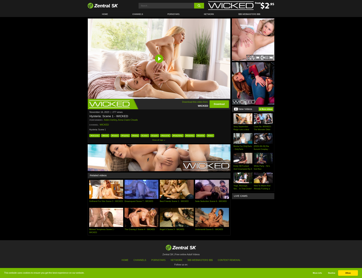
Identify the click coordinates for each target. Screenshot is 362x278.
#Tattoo (210, 135)
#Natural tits (165, 135)
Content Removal (229, 260)
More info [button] (317, 273)
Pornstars (173, 14)
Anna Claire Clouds (128, 120)
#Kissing (135, 135)
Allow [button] (348, 273)
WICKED (104, 125)
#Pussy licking (177, 135)
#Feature (115, 135)
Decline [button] (331, 273)
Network (209, 14)
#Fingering (125, 135)
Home (105, 14)
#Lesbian (145, 135)
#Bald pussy (95, 135)
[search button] (199, 5)
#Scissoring (190, 135)
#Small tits (200, 135)
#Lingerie (155, 135)
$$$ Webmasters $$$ (249, 14)
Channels (137, 14)
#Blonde (105, 135)
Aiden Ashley (110, 120)
